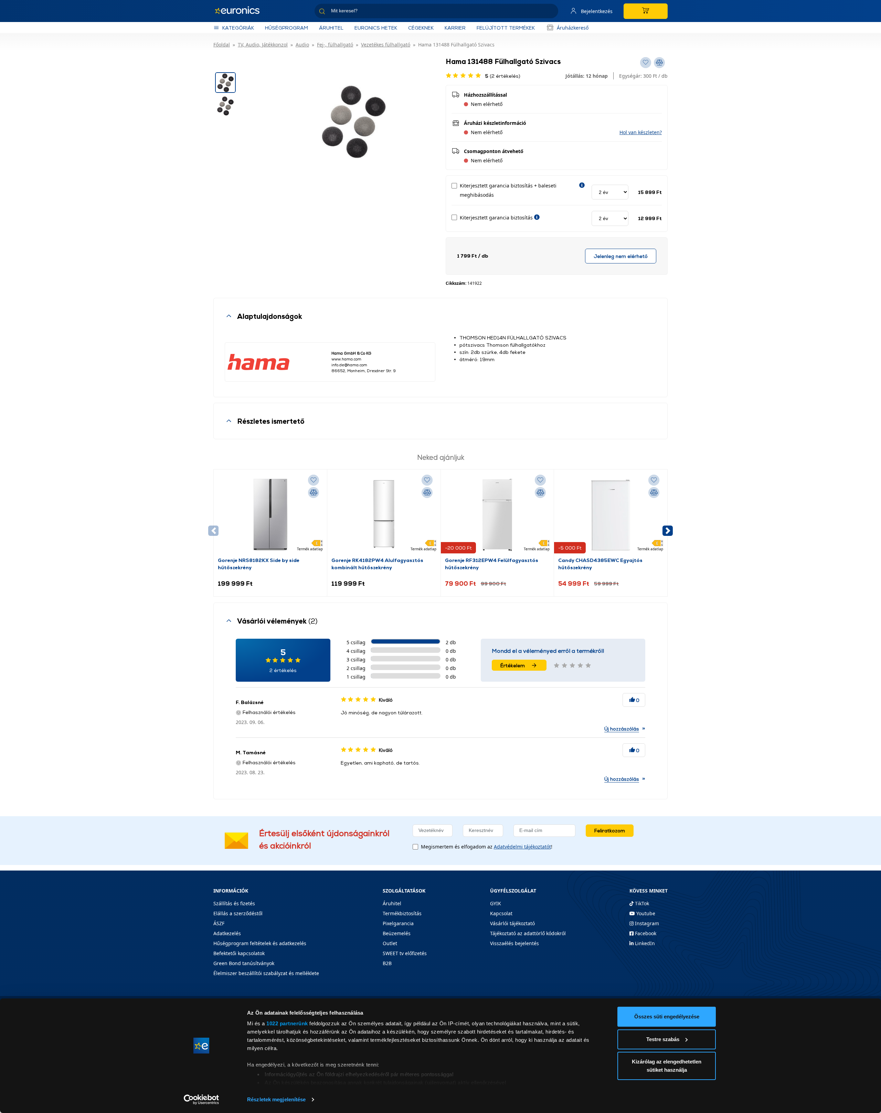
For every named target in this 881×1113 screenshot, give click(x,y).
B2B (387, 963)
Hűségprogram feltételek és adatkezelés (259, 943)
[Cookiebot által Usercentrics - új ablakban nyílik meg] (201, 1099)
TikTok (641, 903)
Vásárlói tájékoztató (512, 923)
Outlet (390, 943)
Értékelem (512, 665)
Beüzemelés (397, 933)
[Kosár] (646, 11)
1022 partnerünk (287, 1023)
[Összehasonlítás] (313, 492)
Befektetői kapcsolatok (239, 953)
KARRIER (455, 28)
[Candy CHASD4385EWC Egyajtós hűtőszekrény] (611, 515)
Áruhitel (331, 28)
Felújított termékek (506, 28)
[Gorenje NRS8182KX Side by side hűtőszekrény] (270, 515)
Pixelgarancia (398, 923)
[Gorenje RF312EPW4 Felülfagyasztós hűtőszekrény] (497, 515)
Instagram (646, 923)
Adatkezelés (227, 933)
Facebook (645, 933)
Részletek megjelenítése (276, 1099)
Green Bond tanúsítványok (243, 963)
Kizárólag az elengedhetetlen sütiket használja (666, 1066)
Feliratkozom (609, 830)
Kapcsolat (501, 913)
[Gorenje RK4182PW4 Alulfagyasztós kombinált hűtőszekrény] (384, 515)
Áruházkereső (572, 27)
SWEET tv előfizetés (405, 953)
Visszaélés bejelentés (514, 943)
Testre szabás (662, 1039)
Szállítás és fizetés (234, 903)
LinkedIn (644, 943)
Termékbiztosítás (402, 913)
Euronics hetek (375, 28)
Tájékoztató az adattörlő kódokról (528, 933)
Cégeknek (421, 28)
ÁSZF (218, 923)
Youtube (645, 913)
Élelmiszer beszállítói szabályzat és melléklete (266, 973)
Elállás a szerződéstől (238, 913)
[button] (640, 132)
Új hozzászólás (621, 729)
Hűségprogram (286, 28)
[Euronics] (240, 11)
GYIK (495, 903)
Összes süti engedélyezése (666, 1016)
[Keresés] (550, 12)
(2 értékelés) (502, 76)
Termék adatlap (310, 549)
